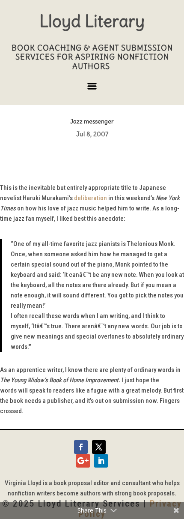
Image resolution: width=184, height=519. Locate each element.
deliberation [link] (90, 198)
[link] (81, 447)
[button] (92, 89)
